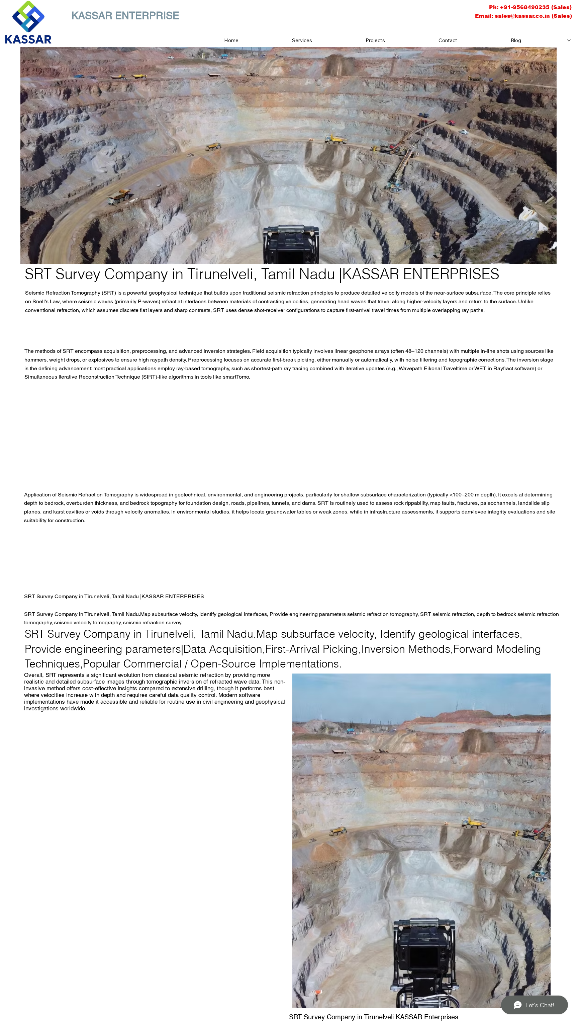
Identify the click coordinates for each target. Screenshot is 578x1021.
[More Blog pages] (569, 40)
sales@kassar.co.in (522, 16)
